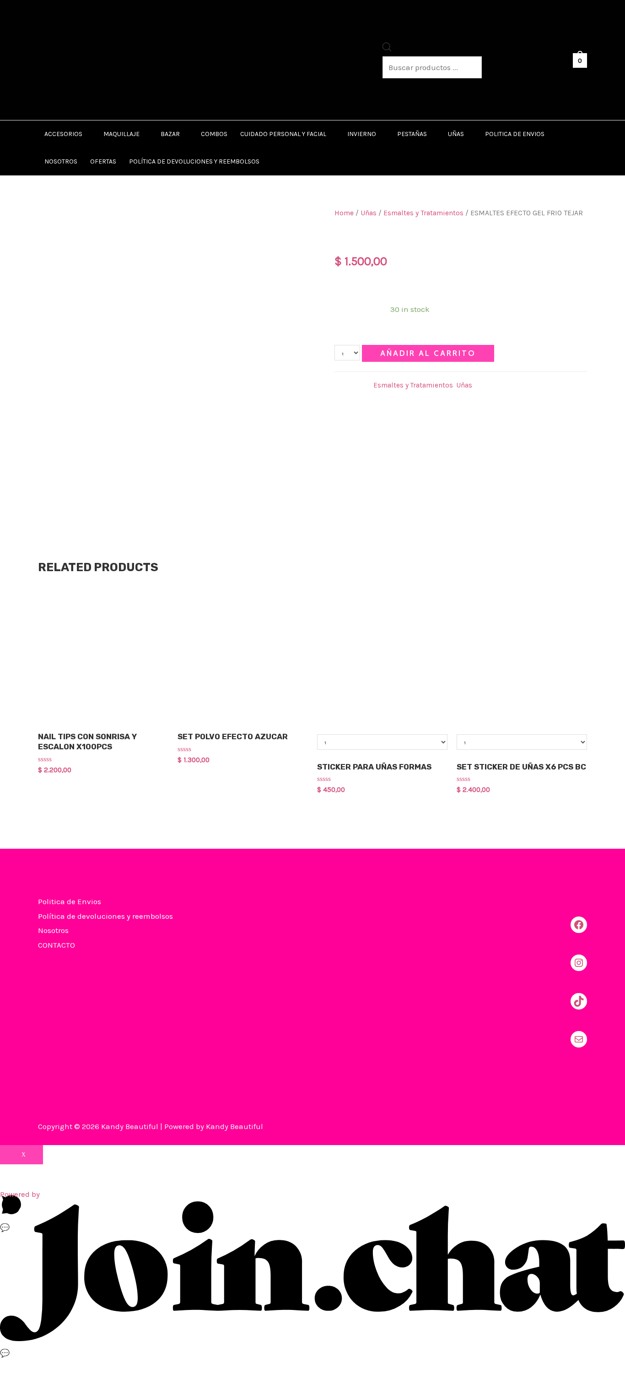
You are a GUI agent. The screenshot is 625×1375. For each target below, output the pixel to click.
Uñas (456, 134)
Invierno (361, 134)
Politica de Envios (514, 134)
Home (344, 213)
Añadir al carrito (428, 353)
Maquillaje (121, 134)
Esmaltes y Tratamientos (423, 213)
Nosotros (60, 161)
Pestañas (412, 134)
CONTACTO (56, 944)
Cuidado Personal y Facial (283, 134)
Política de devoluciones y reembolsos (194, 161)
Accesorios (63, 134)
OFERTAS (103, 161)
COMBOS (214, 134)
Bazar (170, 134)
